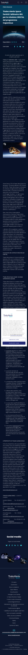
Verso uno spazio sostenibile (14, 613)
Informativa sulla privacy (15, 647)
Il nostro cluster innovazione (14, 599)
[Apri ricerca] (18, 2)
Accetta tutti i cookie (14, 343)
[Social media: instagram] (12, 545)
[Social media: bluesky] (20, 46)
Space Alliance (14, 589)
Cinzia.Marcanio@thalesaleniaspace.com (13, 516)
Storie (14, 623)
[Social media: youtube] (21, 545)
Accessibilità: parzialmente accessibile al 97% (12, 649)
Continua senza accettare (21, 310)
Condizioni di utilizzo (18, 645)
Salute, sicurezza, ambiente (14, 615)
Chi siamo (13, 582)
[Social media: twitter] (17, 46)
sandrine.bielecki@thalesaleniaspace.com (13, 504)
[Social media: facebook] (14, 46)
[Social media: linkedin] (23, 46)
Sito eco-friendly (8, 645)
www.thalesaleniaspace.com (10, 490)
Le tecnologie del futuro (14, 602)
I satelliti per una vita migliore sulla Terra (14, 611)
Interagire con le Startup (14, 594)
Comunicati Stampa (14, 618)
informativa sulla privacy (16, 335)
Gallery (14, 620)
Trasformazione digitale (14, 608)
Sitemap (25, 649)
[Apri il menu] (26, 3)
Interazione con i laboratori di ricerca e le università (14, 605)
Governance (14, 584)
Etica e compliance (14, 587)
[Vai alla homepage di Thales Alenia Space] (4, 2)
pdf (23, 42)
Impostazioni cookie (14, 339)
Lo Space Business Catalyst (14, 597)
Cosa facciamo (14, 592)
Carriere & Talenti (13, 625)
